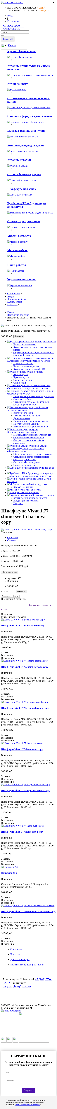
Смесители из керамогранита (28, 437)
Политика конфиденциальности (27, 964)
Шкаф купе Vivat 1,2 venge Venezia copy (22, 625)
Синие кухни (20, 382)
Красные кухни (21, 377)
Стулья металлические (25, 465)
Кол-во (4, 591)
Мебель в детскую (19, 235)
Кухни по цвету (17, 83)
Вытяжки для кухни (23, 413)
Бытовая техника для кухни (26, 130)
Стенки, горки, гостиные (23, 221)
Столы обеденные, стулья (24, 174)
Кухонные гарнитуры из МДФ (29, 369)
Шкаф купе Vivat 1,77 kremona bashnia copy (25, 708)
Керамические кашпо (21, 279)
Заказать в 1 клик (10, 596)
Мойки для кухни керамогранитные (32, 435)
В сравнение (19, 599)
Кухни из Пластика (23, 363)
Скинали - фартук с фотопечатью (29, 116)
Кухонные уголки (19, 159)
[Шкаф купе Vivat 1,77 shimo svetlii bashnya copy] (26, 529)
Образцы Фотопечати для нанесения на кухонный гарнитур (33, 354)
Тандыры (18, 503)
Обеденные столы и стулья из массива (33, 454)
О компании (16, 949)
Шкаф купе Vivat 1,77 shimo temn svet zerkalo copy (28, 911)
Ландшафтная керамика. (26, 500)
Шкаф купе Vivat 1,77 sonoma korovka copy (24, 667)
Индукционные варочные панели (30, 421)
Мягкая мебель (17, 250)
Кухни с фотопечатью (21, 51)
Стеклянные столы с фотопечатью (31, 456)
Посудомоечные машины (26, 424)
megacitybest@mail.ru (17, 986)
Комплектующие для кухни (25, 145)
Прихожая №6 (9, 873)
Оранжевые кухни (23, 380)
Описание (12, 537)
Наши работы (16, 265)
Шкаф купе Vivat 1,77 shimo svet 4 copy (22, 831)
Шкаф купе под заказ (21, 188)
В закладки (7, 599)
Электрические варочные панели (30, 426)
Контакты (15, 954)
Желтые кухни (20, 374)
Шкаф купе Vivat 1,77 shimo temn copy (22, 749)
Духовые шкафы (21, 418)
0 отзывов (34, 605)
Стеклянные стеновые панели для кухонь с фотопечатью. (31, 403)
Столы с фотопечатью (24, 459)
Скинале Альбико (22, 399)
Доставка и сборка (19, 959)
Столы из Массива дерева (26, 462)
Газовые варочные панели (27, 415)
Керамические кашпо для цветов (30, 498)
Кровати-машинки (23, 487)
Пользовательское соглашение (28, 1105)
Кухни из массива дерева (26, 366)
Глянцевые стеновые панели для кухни (33, 396)
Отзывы (11, 540)
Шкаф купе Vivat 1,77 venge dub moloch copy (25, 790)
